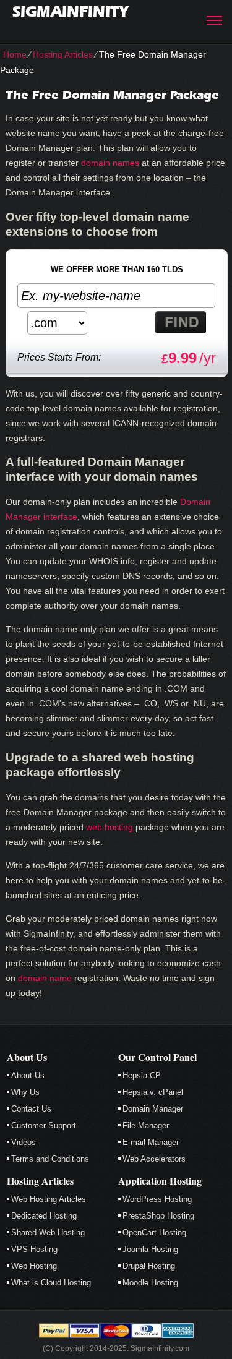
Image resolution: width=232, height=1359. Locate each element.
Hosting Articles (63, 54)
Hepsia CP (141, 1075)
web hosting (109, 827)
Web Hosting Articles (48, 1199)
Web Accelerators (154, 1159)
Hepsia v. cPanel (152, 1092)
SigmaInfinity (70, 11)
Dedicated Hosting (44, 1215)
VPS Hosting (34, 1249)
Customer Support (43, 1125)
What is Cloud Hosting (51, 1282)
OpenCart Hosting (154, 1232)
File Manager (145, 1125)
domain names (110, 163)
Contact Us (31, 1108)
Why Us (25, 1092)
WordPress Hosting (157, 1199)
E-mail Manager (150, 1142)
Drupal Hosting (148, 1266)
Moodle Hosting (150, 1282)
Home (15, 54)
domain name (45, 978)
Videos (23, 1142)
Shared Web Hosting (48, 1232)
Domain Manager (152, 1108)
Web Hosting (34, 1266)
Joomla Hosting (150, 1249)
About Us (28, 1075)
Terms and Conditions (50, 1159)
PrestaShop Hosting (158, 1215)
